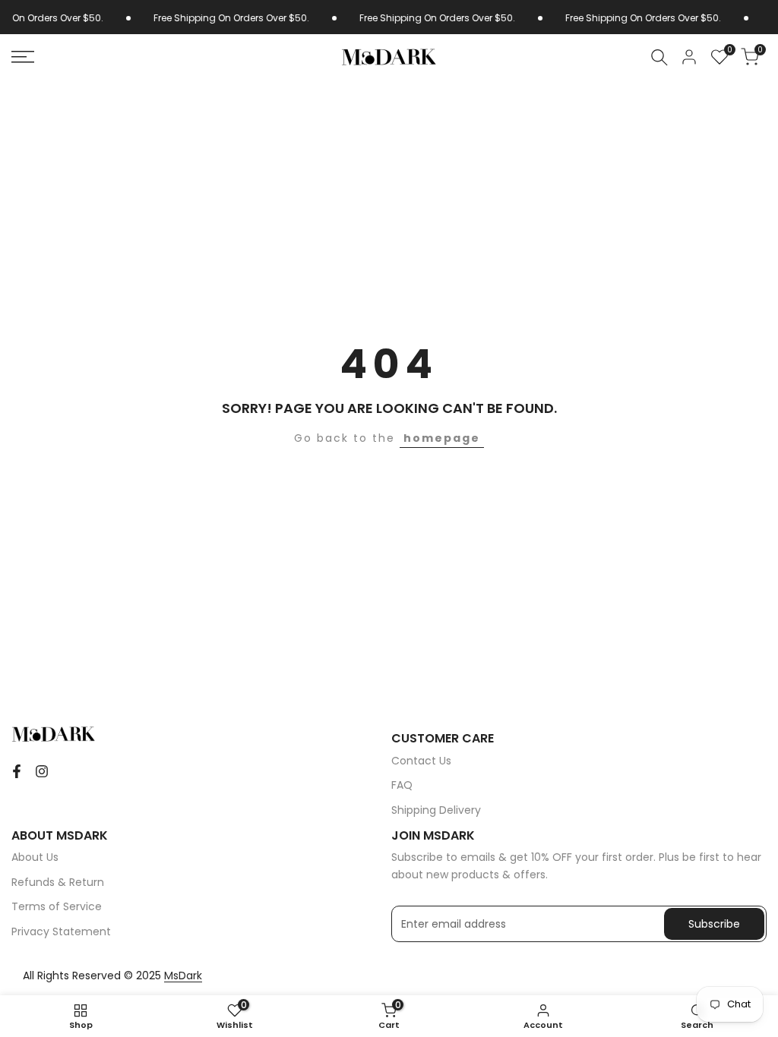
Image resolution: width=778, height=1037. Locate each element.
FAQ (402, 785)
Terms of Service (56, 906)
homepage (441, 438)
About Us (35, 857)
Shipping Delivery (436, 810)
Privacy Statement (61, 931)
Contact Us (421, 760)
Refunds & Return (57, 882)
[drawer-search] (659, 57)
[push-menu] (22, 57)
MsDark (183, 975)
